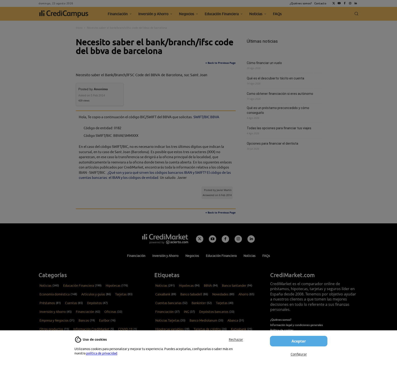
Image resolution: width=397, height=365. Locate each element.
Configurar (299, 354)
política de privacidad (101, 353)
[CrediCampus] (64, 13)
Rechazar (236, 339)
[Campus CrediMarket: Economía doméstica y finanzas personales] (165, 239)
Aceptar (299, 341)
